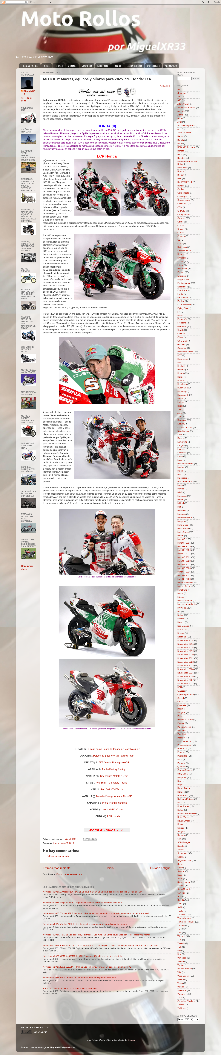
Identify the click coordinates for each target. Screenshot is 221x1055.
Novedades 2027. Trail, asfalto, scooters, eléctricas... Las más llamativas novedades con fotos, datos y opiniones (96, 935)
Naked (180, 615)
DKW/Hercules (184, 250)
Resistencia (182, 795)
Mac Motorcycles (185, 463)
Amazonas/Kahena (186, 107)
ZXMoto (181, 1008)
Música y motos (184, 600)
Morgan (181, 521)
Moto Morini (183, 528)
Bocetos (72, 66)
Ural (179, 954)
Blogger (131, 1040)
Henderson (182, 359)
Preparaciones (184, 745)
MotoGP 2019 (184, 546)
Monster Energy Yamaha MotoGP (114, 796)
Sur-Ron (181, 893)
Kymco (180, 438)
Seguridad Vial (184, 860)
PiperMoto (182, 734)
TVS (179, 947)
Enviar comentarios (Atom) (69, 874)
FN (178, 312)
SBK (179, 839)
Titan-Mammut (184, 918)
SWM (180, 904)
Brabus (180, 171)
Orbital (180, 698)
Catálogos (87, 66)
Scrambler (182, 853)
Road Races (183, 806)
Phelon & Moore (185, 720)
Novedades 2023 (185, 665)
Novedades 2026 (185, 676)
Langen (181, 445)
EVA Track (182, 290)
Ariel (179, 122)
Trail (179, 929)
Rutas (180, 824)
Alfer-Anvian (183, 104)
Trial (179, 933)
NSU (179, 687)
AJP (179, 97)
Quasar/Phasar (184, 770)
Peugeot (181, 712)
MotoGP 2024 (184, 564)
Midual (180, 503)
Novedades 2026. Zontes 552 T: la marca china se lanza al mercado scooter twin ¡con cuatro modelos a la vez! (96, 913)
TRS (179, 940)
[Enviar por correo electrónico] (84, 839)
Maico (180, 474)
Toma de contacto (186, 922)
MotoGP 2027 (184, 575)
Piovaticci (181, 730)
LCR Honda (113, 816)
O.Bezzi (181, 691)
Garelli (180, 330)
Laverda (181, 449)
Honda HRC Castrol (113, 809)
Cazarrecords (183, 200)
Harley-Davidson (185, 352)
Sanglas (181, 831)
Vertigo (180, 965)
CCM (179, 207)
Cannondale (183, 193)
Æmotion (181, 93)
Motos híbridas (184, 586)
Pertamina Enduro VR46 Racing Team (113, 755)
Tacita (180, 911)
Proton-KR (182, 748)
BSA (179, 178)
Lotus (180, 456)
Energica (181, 276)
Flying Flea (182, 308)
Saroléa (181, 835)
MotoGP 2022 (184, 557)
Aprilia (180, 115)
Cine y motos (183, 214)
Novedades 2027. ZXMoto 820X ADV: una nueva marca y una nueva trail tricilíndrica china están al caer (92, 892)
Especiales (102, 66)
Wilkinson (181, 990)
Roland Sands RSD (186, 813)
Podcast (181, 738)
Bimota (180, 151)
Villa (179, 972)
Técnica (117, 66)
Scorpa (180, 849)
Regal (180, 785)
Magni (180, 471)
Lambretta (182, 442)
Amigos (180, 111)
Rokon (180, 810)
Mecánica (182, 496)
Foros (180, 315)
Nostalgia (181, 637)
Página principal (30, 66)
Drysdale (181, 258)
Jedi (179, 417)
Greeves (181, 344)
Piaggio (180, 723)
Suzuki (180, 900)
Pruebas (181, 752)
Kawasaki (181, 420)
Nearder (181, 619)
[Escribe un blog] (87, 839)
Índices (180, 402)
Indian (180, 398)
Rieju (179, 803)
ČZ (178, 240)
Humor (180, 380)
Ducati (180, 261)
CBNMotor (182, 204)
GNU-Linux (182, 341)
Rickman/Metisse (185, 799)
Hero (179, 362)
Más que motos (134, 66)
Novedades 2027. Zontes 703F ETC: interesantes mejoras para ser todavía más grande (85, 924)
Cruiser (180, 229)
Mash (180, 485)
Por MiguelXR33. (165, 86)
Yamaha (181, 994)
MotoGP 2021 (184, 554)
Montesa (181, 514)
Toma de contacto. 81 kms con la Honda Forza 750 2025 (70, 988)
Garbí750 (181, 326)
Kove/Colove (183, 431)
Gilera (180, 337)
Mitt (179, 507)
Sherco (180, 864)
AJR (179, 100)
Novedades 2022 (185, 662)
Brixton (180, 175)
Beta (179, 143)
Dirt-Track (182, 247)
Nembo (180, 622)
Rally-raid (181, 777)
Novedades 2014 (185, 640)
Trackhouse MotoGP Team (114, 776)
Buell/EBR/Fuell (184, 182)
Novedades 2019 (185, 651)
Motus (180, 593)
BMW (180, 154)
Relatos (59, 66)
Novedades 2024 (185, 669)
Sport (180, 878)
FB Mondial (182, 297)
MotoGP (181, 539)
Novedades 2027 (185, 680)
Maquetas (182, 478)
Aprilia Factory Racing (114, 769)
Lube (179, 460)
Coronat (181, 225)
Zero (179, 997)
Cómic (180, 222)
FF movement (184, 305)
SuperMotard (183, 889)
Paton (180, 709)
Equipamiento (183, 283)
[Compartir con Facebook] (92, 839)
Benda (180, 136)
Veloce (180, 961)
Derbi (180, 243)
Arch (179, 118)
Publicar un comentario (58, 856)
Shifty (180, 868)
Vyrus (180, 983)
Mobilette (181, 510)
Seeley (180, 857)
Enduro (180, 272)
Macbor (181, 467)
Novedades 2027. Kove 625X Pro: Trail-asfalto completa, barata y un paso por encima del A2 (87, 967)
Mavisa (180, 489)
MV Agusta (182, 608)
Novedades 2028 (185, 684)
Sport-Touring (183, 882)
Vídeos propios (184, 969)
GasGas (181, 334)
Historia (181, 370)
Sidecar (181, 871)
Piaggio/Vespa (184, 727)
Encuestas (182, 269)
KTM (179, 435)
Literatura (182, 453)
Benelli (180, 140)
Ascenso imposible (186, 125)
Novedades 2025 (185, 673)
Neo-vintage (183, 626)
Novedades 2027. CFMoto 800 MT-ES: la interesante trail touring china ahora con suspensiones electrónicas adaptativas (100, 945)
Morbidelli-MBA (184, 518)
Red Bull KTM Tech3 (112, 789)
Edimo (180, 265)
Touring (181, 925)
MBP (179, 492)
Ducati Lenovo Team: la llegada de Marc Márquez (113, 749)
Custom (181, 236)
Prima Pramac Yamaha (114, 802)
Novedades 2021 (185, 658)
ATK (179, 129)
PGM (179, 716)
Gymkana (182, 348)
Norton (180, 633)
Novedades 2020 (185, 655)
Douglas (181, 254)
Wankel (180, 987)
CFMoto (181, 211)
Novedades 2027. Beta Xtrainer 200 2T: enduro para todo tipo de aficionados (79, 977)
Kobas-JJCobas (184, 427)
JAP (179, 409)
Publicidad (182, 756)
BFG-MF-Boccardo (186, 147)
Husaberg (182, 384)
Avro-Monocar (184, 133)
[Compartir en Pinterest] (95, 839)
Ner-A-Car (182, 629)
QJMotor (181, 766)
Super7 (180, 886)
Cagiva (180, 189)
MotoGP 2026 (184, 572)
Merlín (180, 499)
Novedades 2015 (185, 644)
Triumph (181, 936)
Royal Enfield (183, 821)
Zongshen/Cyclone (186, 1001)
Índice (46, 66)
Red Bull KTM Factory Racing (111, 782)
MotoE (180, 536)
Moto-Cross (183, 532)
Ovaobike (181, 705)
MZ (179, 611)
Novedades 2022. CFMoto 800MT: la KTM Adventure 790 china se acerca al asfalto (82, 956)
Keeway (181, 424)
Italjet (180, 406)
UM (179, 950)
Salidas (180, 828)
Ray (179, 781)
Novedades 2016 (185, 648)
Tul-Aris (181, 943)
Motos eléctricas (185, 583)
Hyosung (181, 391)
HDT (179, 355)
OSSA (180, 702)
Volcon (180, 979)
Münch (180, 597)
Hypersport (182, 395)
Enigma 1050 (183, 279)
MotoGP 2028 (184, 579)
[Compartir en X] (89, 839)
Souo (179, 875)
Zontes (180, 1005)
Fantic (180, 294)
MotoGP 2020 (184, 550)
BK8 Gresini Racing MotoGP (114, 762)
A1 (178, 89)
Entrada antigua (160, 868)
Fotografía (182, 319)
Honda (56, 843)
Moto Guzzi (182, 525)
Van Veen (181, 958)
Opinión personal (185, 694)
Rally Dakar (182, 774)
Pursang (181, 763)
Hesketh (181, 366)
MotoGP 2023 (184, 561)
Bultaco (180, 186)
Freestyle (181, 323)
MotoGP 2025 (67, 843)
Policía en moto (184, 741)
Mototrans (182, 590)
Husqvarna (182, 388)
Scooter (181, 846)
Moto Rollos (153, 66)
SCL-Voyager (183, 842)
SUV (179, 896)
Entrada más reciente (57, 868)
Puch (179, 759)
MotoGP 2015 (184, 543)
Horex (180, 377)
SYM (179, 907)
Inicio (110, 868)
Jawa (179, 413)
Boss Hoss (182, 168)
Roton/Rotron (183, 817)
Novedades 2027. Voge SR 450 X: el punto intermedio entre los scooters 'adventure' (83, 903)
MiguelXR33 (171, 66)
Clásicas (181, 218)
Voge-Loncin (183, 976)
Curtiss (180, 233)
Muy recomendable (186, 604)
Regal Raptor (183, 788)
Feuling (180, 301)
